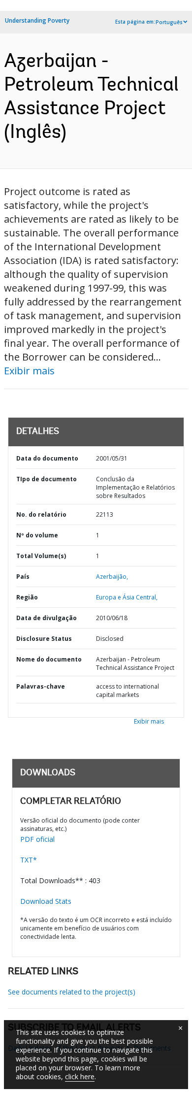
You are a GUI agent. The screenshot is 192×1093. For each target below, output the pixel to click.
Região (27, 597)
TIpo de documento (46, 479)
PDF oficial (37, 839)
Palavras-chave (40, 686)
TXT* (28, 859)
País (23, 576)
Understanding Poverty (37, 20)
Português (169, 22)
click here (80, 1076)
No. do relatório (41, 514)
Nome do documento (49, 659)
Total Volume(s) (41, 556)
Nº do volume (37, 535)
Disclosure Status (44, 638)
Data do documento (47, 458)
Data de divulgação (46, 618)
